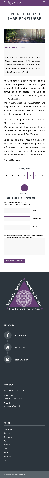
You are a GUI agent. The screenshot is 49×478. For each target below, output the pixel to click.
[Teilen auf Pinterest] (24, 175)
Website (35, 227)
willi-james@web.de (12, 406)
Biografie (7, 444)
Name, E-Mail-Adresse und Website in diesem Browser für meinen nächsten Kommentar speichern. (25, 236)
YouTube (20, 347)
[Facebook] (8, 335)
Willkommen (8, 429)
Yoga (5, 441)
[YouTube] (8, 347)
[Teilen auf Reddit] (36, 175)
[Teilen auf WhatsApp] (19, 175)
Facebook (20, 335)
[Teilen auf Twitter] (13, 175)
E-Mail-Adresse (38, 218)
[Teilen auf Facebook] (7, 175)
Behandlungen (8, 437)
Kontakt (6, 452)
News (5, 448)
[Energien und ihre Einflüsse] (24, 36)
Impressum (7, 460)
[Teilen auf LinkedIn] (30, 175)
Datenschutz (8, 456)
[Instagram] (8, 359)
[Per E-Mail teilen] (42, 175)
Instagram (21, 359)
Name (35, 210)
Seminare (7, 433)
